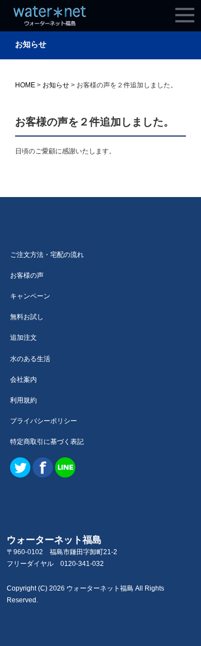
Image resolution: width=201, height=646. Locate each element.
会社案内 (23, 379)
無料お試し (27, 317)
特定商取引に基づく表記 (47, 442)
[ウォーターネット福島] (49, 21)
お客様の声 (27, 275)
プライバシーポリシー (43, 421)
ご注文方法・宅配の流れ (47, 255)
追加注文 (23, 337)
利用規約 (23, 400)
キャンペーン (30, 296)
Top (174, 619)
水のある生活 (30, 359)
